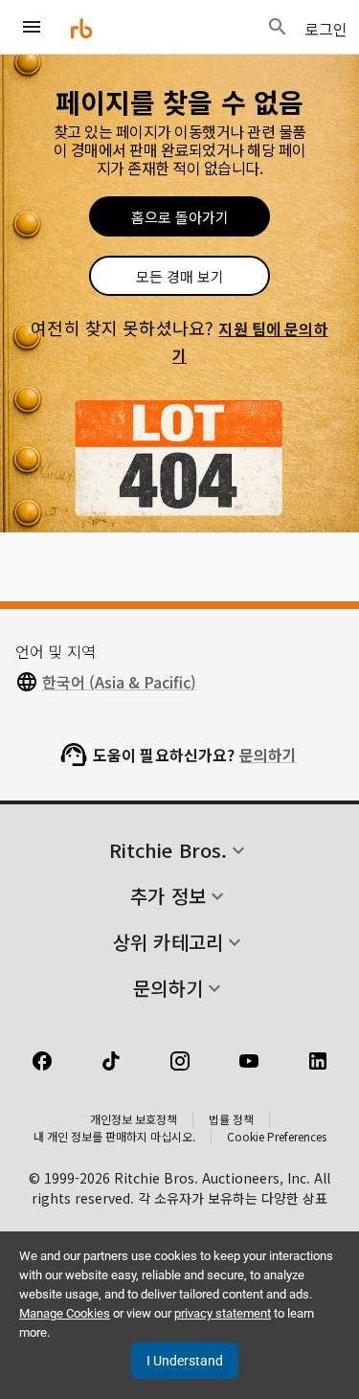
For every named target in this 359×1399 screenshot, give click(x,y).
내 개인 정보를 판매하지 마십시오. (114, 1136)
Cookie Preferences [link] (276, 1136)
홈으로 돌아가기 (180, 217)
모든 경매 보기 (180, 276)
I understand (184, 1360)
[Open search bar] (277, 26)
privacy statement (222, 1313)
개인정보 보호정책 (133, 1119)
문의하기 (268, 754)
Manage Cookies (64, 1313)
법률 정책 (231, 1119)
